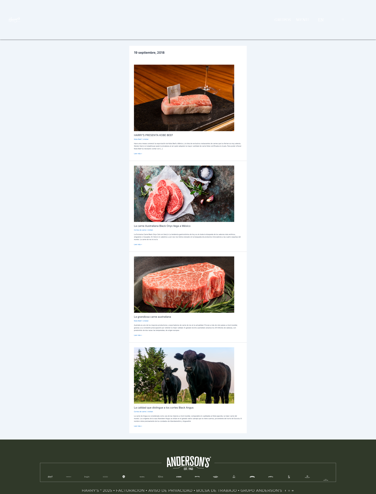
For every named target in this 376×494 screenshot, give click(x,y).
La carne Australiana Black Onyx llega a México (162, 225)
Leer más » (138, 153)
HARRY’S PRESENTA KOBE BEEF (153, 135)
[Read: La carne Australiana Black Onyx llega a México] (184, 194)
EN (321, 19)
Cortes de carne (140, 230)
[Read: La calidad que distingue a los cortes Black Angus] (184, 375)
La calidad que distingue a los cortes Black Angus (164, 407)
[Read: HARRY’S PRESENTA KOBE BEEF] (184, 98)
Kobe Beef (137, 139)
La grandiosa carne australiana (152, 316)
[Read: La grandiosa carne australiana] (184, 284)
